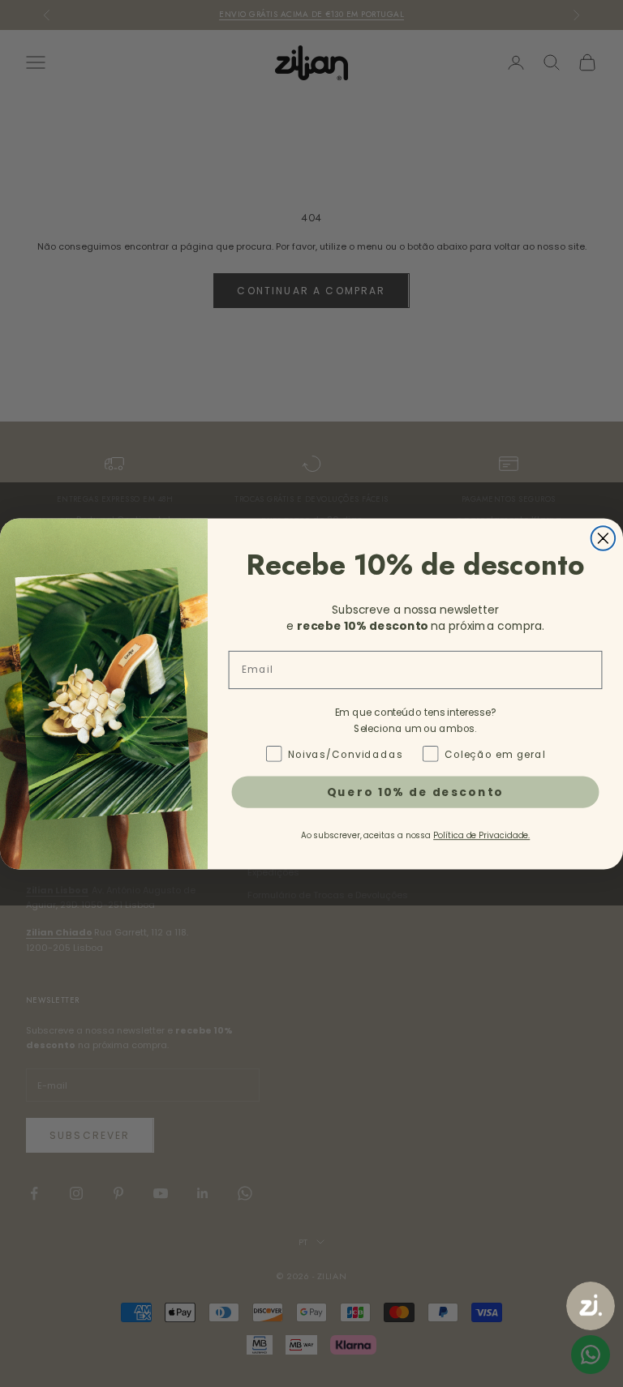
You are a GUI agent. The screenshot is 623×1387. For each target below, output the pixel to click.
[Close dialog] (603, 538)
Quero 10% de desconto (416, 791)
